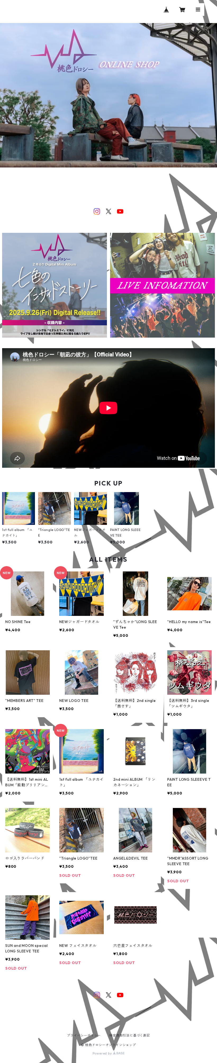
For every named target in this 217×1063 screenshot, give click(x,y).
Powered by (103, 1053)
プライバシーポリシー (84, 1035)
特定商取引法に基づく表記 (129, 1035)
